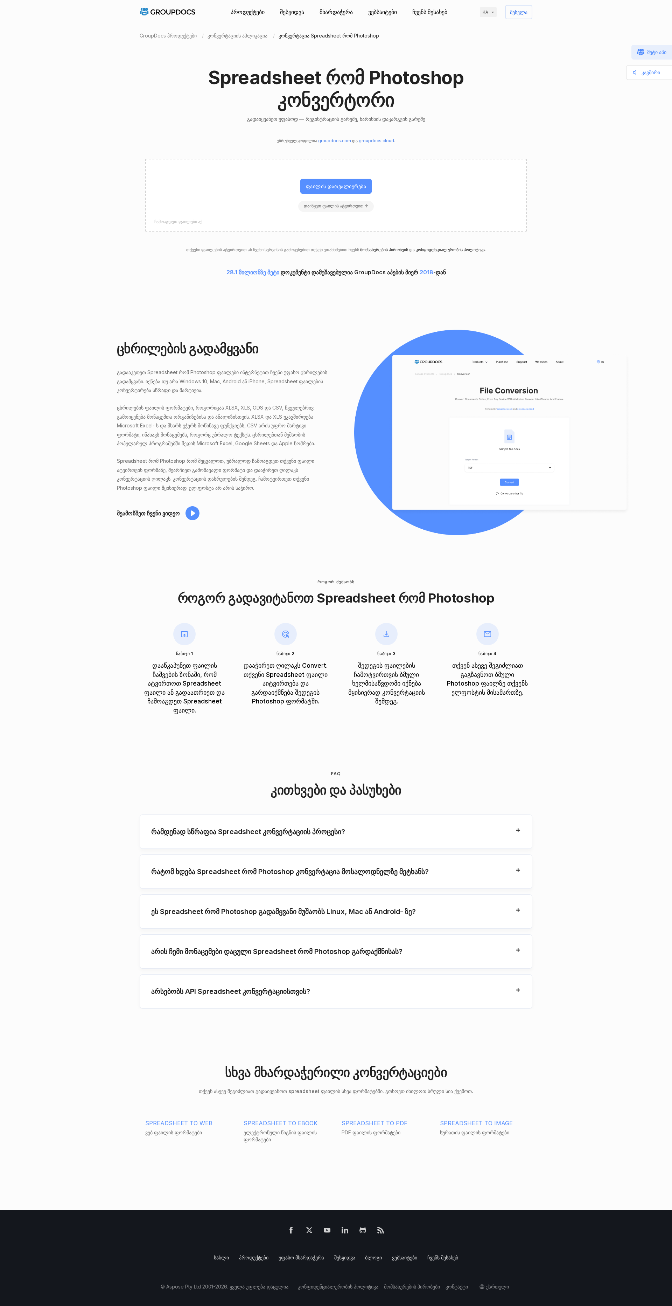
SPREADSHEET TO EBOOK (280, 1123)
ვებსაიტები (382, 11)
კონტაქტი (457, 1287)
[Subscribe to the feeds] (380, 1232)
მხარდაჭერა (336, 11)
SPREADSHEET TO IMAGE (476, 1123)
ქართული (497, 1287)
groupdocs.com (334, 140)
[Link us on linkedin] (345, 1232)
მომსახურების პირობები (412, 1287)
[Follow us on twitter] (309, 1232)
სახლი (221, 1257)
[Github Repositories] (362, 1232)
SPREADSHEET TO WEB (178, 1123)
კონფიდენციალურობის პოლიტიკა (450, 249)
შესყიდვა (292, 11)
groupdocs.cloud (376, 140)
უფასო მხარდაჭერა (301, 1257)
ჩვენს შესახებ (429, 11)
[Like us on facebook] (291, 1232)
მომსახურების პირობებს (384, 249)
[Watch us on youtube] (327, 1232)
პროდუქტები (248, 11)
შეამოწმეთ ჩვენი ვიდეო (148, 513)
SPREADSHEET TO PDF (374, 1123)
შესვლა (518, 12)
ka (485, 12)
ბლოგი (373, 1257)
